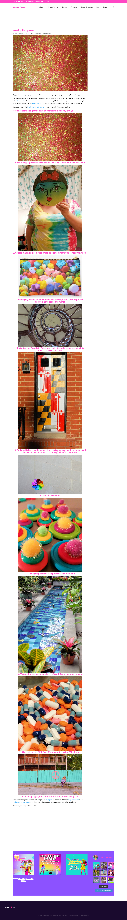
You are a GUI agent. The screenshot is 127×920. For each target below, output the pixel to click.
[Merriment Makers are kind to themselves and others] (104, 873)
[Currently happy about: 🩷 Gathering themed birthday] (96, 873)
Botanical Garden (40, 674)
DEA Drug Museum (47, 752)
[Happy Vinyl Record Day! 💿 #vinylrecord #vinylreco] (111, 873)
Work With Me (53, 7)
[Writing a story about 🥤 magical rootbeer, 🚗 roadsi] (96, 880)
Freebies (74, 7)
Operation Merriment (104, 906)
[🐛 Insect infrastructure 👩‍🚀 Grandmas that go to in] (111, 880)
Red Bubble (44, 299)
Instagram (49, 800)
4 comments (47, 34)
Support (105, 7)
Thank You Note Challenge (36, 107)
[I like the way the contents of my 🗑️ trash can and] (104, 865)
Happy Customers (87, 7)
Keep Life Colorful (73, 800)
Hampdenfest (21, 101)
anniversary (76, 674)
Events (64, 7)
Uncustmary (10, 907)
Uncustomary (19, 34)
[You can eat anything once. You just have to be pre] (111, 865)
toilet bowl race (37, 103)
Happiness (38, 34)
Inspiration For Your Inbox (21, 802)
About (41, 7)
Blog (97, 7)
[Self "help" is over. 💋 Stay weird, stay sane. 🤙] (96, 865)
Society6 (59, 299)
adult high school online (25, 879)
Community (89, 906)
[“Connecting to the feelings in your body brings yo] (104, 880)
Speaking (118, 906)
